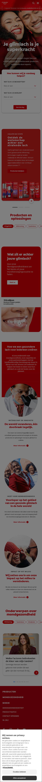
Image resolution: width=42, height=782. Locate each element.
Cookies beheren (19, 772)
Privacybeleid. (8, 767)
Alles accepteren (19, 778)
